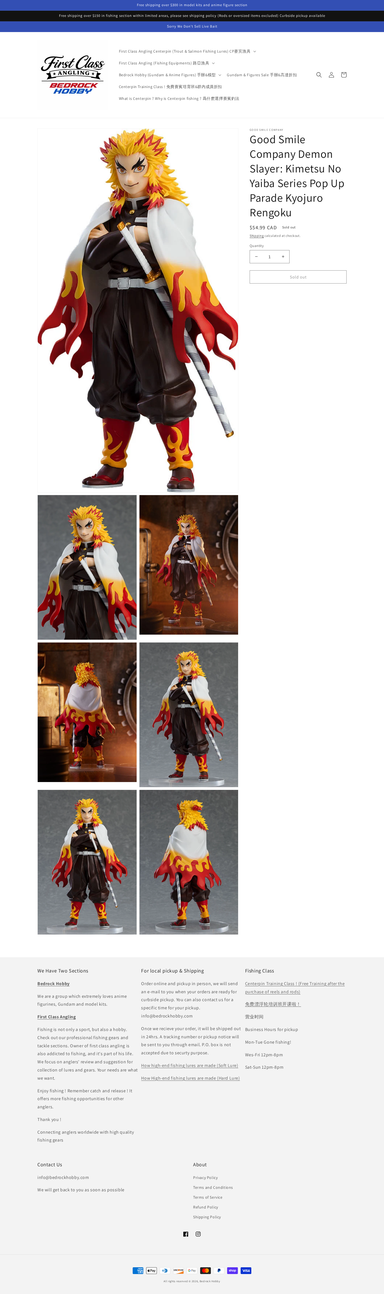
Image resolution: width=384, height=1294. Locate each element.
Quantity (257, 245)
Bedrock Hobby (210, 1281)
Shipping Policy (207, 1216)
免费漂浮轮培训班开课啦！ (273, 1004)
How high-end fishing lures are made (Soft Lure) (189, 1065)
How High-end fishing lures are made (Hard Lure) (190, 1078)
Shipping (257, 235)
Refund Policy (205, 1207)
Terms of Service (208, 1197)
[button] (187, 51)
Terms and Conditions (213, 1187)
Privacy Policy (205, 1177)
